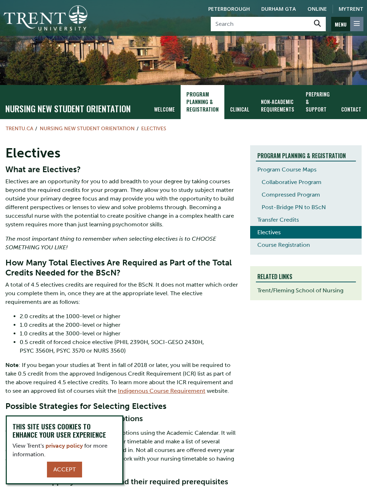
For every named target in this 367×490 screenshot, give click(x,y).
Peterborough (229, 8)
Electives (153, 128)
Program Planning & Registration (202, 101)
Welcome (164, 109)
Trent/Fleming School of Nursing (300, 290)
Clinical (239, 109)
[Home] (45, 18)
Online (317, 8)
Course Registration (283, 244)
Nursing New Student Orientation (68, 108)
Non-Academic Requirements (277, 105)
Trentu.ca (19, 128)
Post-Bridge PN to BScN (294, 207)
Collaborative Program (291, 182)
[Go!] (317, 24)
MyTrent (351, 8)
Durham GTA (278, 8)
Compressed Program (291, 194)
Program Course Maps (286, 169)
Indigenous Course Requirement (161, 390)
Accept (64, 469)
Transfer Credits (278, 219)
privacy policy (64, 445)
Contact (351, 109)
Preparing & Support (318, 101)
